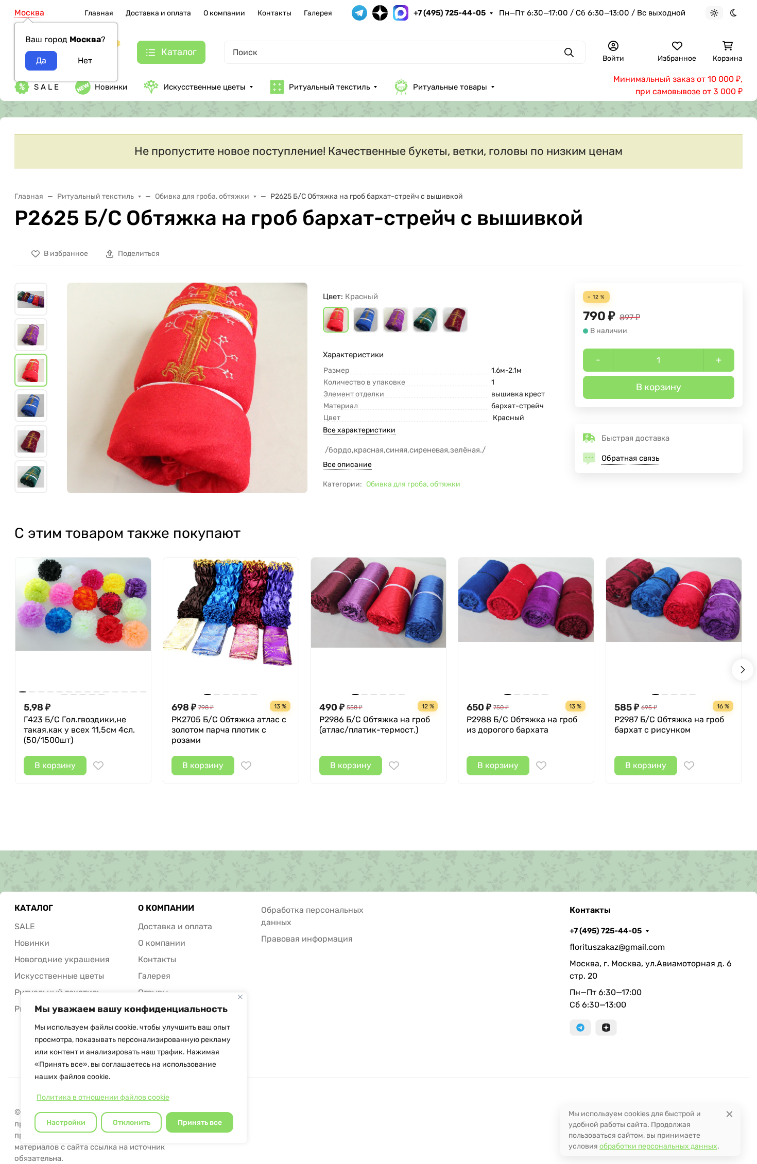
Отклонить (131, 1122)
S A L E (46, 87)
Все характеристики (359, 430)
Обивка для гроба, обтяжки (413, 484)
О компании (224, 13)
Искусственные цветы (204, 87)
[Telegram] (580, 1027)
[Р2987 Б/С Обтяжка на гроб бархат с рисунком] (674, 625)
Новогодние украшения (62, 959)
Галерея (318, 13)
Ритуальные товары (450, 87)
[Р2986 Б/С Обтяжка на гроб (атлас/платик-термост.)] (378, 625)
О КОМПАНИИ (166, 908)
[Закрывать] (240, 997)
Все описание (347, 464)
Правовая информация (307, 939)
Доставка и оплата (158, 13)
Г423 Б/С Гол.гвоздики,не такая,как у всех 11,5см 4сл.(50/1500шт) (79, 730)
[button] (336, 320)
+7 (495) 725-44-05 (450, 13)
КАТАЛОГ (33, 908)
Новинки (111, 87)
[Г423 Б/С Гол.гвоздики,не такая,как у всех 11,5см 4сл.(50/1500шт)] (83, 625)
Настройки (65, 1122)
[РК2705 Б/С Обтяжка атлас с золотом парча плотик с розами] (231, 625)
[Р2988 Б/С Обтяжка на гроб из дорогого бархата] (526, 625)
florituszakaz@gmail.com (617, 947)
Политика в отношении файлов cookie (103, 1097)
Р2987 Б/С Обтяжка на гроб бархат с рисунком (669, 725)
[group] (187, 388)
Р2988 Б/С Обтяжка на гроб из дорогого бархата (522, 725)
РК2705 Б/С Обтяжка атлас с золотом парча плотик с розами (228, 730)
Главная (98, 13)
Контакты (274, 13)
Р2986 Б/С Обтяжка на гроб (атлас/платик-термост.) (374, 725)
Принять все (200, 1122)
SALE (24, 926)
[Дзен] (606, 1027)
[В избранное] (98, 765)
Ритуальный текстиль (329, 87)
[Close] (729, 1113)
